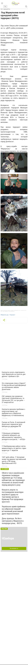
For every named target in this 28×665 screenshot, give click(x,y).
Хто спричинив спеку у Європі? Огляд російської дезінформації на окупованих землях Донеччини (14, 386)
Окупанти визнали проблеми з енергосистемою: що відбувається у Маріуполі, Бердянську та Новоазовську (13, 412)
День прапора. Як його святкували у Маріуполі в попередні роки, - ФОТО (13, 520)
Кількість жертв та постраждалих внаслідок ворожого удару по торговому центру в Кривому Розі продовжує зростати (12, 496)
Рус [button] (5, 6)
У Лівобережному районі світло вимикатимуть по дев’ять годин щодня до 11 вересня (14, 448)
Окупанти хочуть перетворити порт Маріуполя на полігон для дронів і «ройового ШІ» (13, 374)
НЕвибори (8, 538)
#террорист (12, 315)
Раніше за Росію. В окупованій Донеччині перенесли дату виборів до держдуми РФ (13, 424)
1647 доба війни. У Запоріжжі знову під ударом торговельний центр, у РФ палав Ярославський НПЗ (14, 460)
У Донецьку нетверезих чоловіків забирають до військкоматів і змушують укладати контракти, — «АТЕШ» (13, 436)
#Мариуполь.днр (5, 315)
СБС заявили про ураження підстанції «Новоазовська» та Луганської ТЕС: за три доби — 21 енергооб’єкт (13, 399)
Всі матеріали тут (14, 548)
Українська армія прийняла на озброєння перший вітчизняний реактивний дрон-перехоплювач (13, 510)
